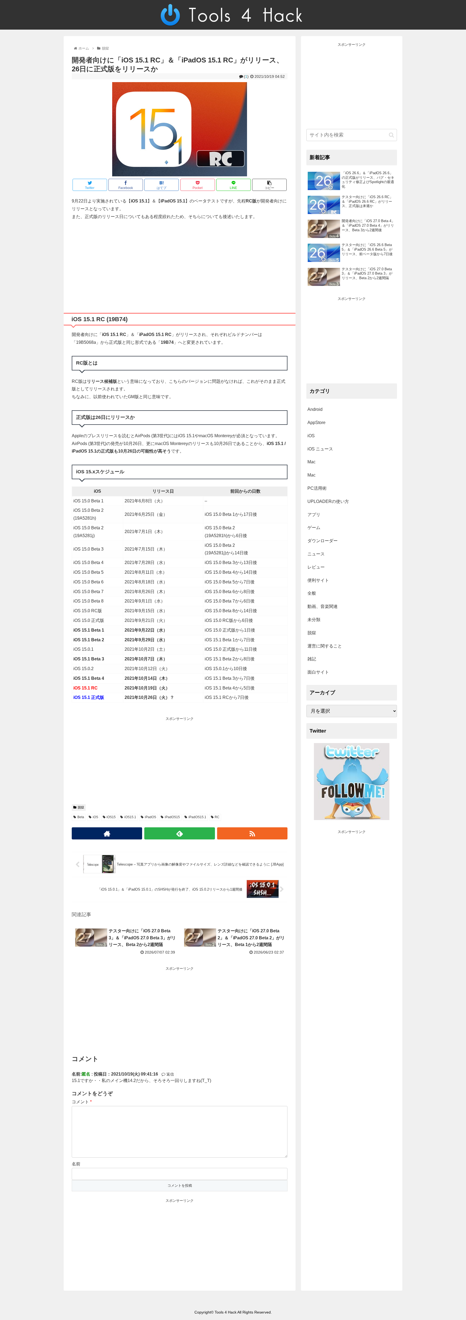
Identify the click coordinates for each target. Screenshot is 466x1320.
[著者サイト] (107, 833)
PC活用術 (317, 488)
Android (315, 409)
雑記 (311, 659)
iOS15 (111, 817)
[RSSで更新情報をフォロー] (252, 833)
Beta (80, 817)
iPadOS (150, 817)
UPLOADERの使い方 (328, 501)
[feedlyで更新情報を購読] (179, 833)
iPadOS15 (172, 817)
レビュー (316, 567)
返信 (169, 1074)
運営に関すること (324, 646)
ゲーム (313, 527)
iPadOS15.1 (197, 817)
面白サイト (318, 672)
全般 (311, 593)
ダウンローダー (322, 540)
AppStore (316, 422)
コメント (82, 1102)
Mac (311, 462)
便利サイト (318, 580)
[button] (391, 135)
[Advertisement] (179, 264)
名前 (76, 1164)
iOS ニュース (320, 449)
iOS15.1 (130, 817)
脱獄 (81, 807)
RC (217, 817)
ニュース (316, 554)
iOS (95, 817)
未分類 (313, 619)
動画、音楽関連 (322, 606)
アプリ (313, 514)
